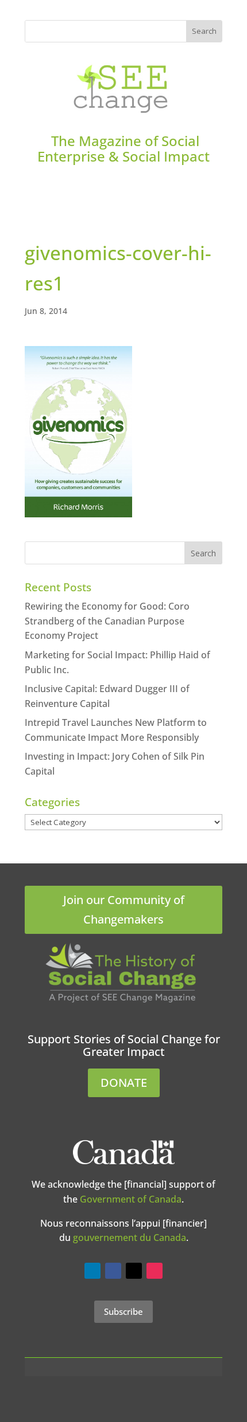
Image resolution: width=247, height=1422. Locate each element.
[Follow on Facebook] (113, 1271)
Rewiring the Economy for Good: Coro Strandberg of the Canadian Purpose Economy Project (107, 621)
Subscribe (123, 1311)
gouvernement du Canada (129, 1237)
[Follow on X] (134, 1271)
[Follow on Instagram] (154, 1271)
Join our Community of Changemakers (123, 909)
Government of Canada (131, 1199)
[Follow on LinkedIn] (92, 1271)
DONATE (124, 1082)
